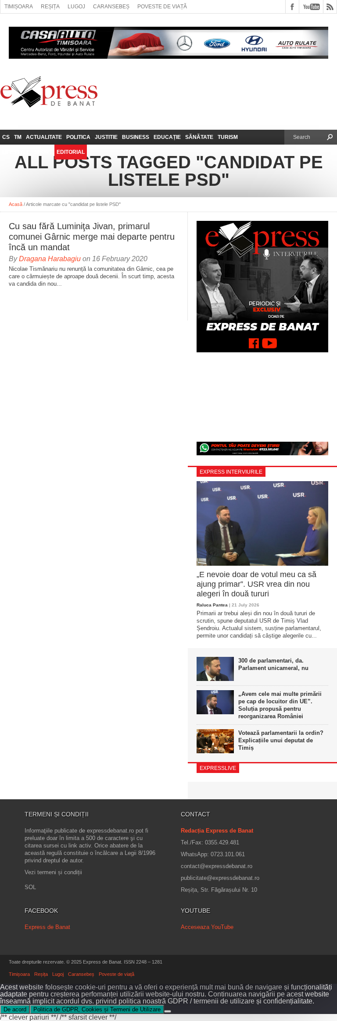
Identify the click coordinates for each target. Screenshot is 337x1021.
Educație (167, 137)
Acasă (15, 204)
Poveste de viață (162, 7)
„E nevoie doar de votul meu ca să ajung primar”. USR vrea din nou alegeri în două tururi (256, 584)
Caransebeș (111, 7)
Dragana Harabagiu (50, 258)
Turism (228, 137)
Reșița (50, 7)
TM (18, 137)
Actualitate (44, 137)
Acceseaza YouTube (207, 927)
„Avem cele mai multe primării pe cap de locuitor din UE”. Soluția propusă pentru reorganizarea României (280, 705)
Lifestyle (16, 152)
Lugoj (76, 7)
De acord (15, 1009)
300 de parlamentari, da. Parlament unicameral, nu (273, 664)
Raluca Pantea (212, 605)
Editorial (71, 152)
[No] (167, 1011)
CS (6, 137)
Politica (78, 137)
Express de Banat (47, 927)
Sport (43, 152)
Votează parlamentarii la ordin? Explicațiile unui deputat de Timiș (280, 740)
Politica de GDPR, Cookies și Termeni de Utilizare (97, 1009)
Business (135, 137)
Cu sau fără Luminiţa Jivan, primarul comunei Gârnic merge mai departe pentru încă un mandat (92, 236)
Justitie (106, 137)
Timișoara (18, 7)
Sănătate (199, 137)
